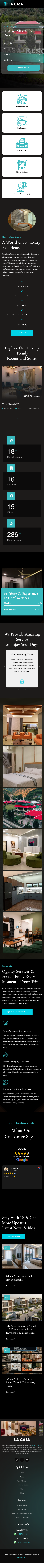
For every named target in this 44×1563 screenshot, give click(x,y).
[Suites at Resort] (22, 281)
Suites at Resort (22, 286)
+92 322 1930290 (23, 1542)
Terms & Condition (22, 1518)
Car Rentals (21, 128)
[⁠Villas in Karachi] (22, 291)
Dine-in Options (21, 172)
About (22, 1477)
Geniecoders (21, 1557)
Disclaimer (22, 1509)
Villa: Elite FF (9, 404)
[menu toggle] (40, 4)
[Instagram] (17, 1460)
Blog (22, 1493)
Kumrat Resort (21, 106)
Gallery (22, 1489)
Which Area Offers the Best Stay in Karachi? (21, 1278)
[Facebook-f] (22, 1460)
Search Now (22, 68)
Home (22, 1473)
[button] (8, 418)
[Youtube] (27, 1460)
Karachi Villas (21, 150)
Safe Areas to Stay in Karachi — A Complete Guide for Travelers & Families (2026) (21, 1329)
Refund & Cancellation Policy (22, 1514)
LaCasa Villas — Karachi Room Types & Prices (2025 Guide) (20, 1382)
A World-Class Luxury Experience (21, 245)
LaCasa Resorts (37, 1445)
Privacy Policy (22, 1506)
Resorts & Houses (22, 1485)
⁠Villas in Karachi (22, 296)
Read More (10, 1286)
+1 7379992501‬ (22, 1534)
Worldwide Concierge (21, 194)
